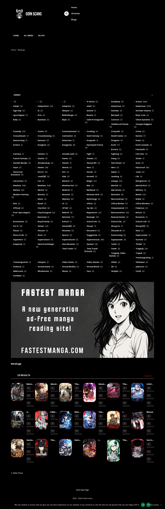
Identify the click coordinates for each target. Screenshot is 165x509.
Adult (90, 106)
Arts (41, 115)
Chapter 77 (149, 431)
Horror (42, 172)
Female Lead (69, 154)
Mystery (67, 199)
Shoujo (91, 226)
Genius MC (93, 163)
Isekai (115, 172)
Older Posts (17, 473)
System (92, 244)
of (65, 203)
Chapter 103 (52, 423)
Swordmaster (70, 244)
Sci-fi (17, 226)
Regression (93, 212)
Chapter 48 (77, 395)
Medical (67, 190)
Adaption (68, 106)
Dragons (117, 140)
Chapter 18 (149, 459)
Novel (41, 203)
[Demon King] (65, 447)
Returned (43, 217)
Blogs (74, 19)
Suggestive (93, 235)
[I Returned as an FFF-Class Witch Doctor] (89, 448)
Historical (142, 167)
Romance (141, 217)
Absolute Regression (56, 385)
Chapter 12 (29, 403)
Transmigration (22, 262)
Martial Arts (142, 185)
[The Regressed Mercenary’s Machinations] (65, 392)
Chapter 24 (77, 431)
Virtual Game (45, 266)
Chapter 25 (77, 423)
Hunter (91, 172)
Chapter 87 (125, 388)
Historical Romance (17, 173)
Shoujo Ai (117, 226)
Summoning (118, 235)
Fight (90, 154)
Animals (116, 110)
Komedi (91, 176)
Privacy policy (149, 505)
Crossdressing (46, 136)
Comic (42, 131)
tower (115, 248)
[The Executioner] (41, 448)
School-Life (142, 221)
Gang (115, 158)
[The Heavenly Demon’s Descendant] (113, 450)
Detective (68, 140)
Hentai (67, 167)
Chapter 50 (29, 416)
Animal (91, 110)
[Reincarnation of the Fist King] (17, 391)
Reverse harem (119, 217)
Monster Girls (94, 194)
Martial (116, 185)
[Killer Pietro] (41, 420)
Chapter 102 (52, 431)
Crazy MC (117, 131)
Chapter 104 (52, 416)
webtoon (141, 266)
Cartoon (116, 119)
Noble (140, 199)
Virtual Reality (70, 266)
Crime (140, 131)
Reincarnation (120, 212)
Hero (90, 167)
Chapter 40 (101, 388)
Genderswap (45, 163)
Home (74, 7)
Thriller (140, 244)
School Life (93, 221)
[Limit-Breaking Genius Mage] (137, 392)
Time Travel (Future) (91, 250)
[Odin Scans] (28, 13)
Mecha (42, 190)
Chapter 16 (101, 423)
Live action (20, 181)
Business (43, 119)
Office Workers (144, 203)
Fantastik (141, 149)
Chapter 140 (125, 416)
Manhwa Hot (69, 185)
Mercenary (118, 190)
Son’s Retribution (152, 441)
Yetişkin (116, 271)
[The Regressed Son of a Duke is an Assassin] (113, 391)
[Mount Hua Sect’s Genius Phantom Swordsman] (89, 392)
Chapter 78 (149, 423)
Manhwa (44, 185)
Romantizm (20, 221)
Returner (68, 217)
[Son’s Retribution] (137, 448)
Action (141, 101)
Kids (65, 176)
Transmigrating (144, 257)
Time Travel (69, 248)
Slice (139, 230)
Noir (16, 203)
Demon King (20, 140)
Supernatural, (95, 239)
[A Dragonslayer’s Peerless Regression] (17, 419)
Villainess (141, 262)
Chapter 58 (52, 403)
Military (140, 190)
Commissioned (71, 131)
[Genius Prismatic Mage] (17, 448)
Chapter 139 (125, 431)
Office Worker (119, 203)
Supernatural (70, 239)
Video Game (69, 262)
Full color (141, 154)
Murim (140, 194)
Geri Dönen (118, 163)
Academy (117, 101)
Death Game (119, 136)
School (67, 221)
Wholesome (44, 271)
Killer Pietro (53, 413)
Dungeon (43, 145)
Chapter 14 (29, 388)
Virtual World (94, 266)
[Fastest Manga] (82, 320)
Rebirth (67, 212)
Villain (115, 262)
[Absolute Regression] (41, 392)
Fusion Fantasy (22, 158)
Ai (40, 110)
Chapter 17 (101, 416)
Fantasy (18, 154)
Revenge (21, 50)
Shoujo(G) (142, 226)
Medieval (92, 190)
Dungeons (68, 145)
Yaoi (90, 271)
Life (138, 176)
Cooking (92, 131)
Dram (139, 140)
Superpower (118, 239)
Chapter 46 (29, 452)
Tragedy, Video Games (117, 254)
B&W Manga (69, 115)
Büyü (66, 119)
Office (91, 203)
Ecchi (115, 145)
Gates (139, 158)
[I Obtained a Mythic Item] (113, 419)
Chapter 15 (101, 431)
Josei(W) (43, 176)
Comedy (19, 131)
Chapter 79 (149, 416)
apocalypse (20, 115)
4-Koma (92, 101)
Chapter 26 (77, 416)
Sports (67, 235)
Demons (43, 140)
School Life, (118, 221)
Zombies (19, 275)
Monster (67, 194)
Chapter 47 (77, 403)
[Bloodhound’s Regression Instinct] (137, 420)
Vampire (43, 262)
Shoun (17, 230)
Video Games (94, 262)
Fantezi (42, 154)
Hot (65, 172)
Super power (142, 235)
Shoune (42, 230)
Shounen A (93, 230)
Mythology (93, 199)
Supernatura (45, 239)
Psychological (46, 212)
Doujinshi (92, 140)
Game (67, 158)
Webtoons (19, 271)
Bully (17, 119)
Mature (18, 190)
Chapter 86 (125, 395)
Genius (67, 163)
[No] (161, 506)
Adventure (143, 106)
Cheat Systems (144, 119)
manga (116, 181)
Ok (143, 505)
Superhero (19, 239)
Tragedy (141, 248)
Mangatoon (142, 181)
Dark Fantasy (94, 136)
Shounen (68, 230)
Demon (140, 136)
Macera (67, 181)
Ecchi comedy (143, 145)
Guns (17, 167)
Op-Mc (91, 208)
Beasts (91, 115)
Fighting (116, 154)
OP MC (67, 208)
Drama (18, 145)
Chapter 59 (52, 395)
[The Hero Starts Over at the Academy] (89, 419)
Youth (140, 271)
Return (140, 212)
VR (114, 266)
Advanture (118, 106)
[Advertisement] (82, 73)
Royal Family (45, 221)
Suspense (19, 244)
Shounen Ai (118, 230)
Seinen (42, 226)
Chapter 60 (52, 388)
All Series (75, 13)
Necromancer (119, 199)
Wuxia (66, 271)
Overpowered (119, 208)
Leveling (116, 176)
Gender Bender (22, 163)
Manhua (19, 185)
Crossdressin (20, 136)
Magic (91, 181)
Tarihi (115, 244)
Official (18, 208)
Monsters (117, 194)
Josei (140, 172)
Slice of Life (20, 235)
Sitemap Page (82, 490)
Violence (18, 266)
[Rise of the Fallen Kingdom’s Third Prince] (65, 420)
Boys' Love (142, 115)
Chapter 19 (149, 395)
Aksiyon (67, 110)
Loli (40, 181)
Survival (140, 239)
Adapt (18, 106)
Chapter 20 (149, 388)
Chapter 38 (101, 403)
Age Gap (19, 110)
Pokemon (141, 208)
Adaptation (45, 106)
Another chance (144, 110)
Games (91, 158)
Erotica (116, 149)
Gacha (42, 158)
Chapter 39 (101, 395)
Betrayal (117, 115)
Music (42, 199)
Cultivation (69, 136)
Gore (139, 163)
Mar (90, 185)
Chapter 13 (29, 395)
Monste (42, 194)
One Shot (43, 208)
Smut (41, 235)
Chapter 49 (77, 388)
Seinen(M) (68, 226)
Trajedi (140, 253)
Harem (42, 167)
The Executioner (56, 441)
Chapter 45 (29, 459)
